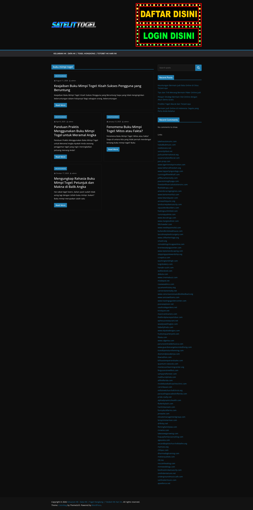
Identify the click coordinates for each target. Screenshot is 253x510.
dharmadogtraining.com (168, 453)
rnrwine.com (163, 430)
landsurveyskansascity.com (170, 204)
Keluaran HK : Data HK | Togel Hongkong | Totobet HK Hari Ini (85, 53)
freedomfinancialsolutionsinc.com (173, 184)
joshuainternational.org (168, 154)
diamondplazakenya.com (169, 354)
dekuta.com (163, 274)
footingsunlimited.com (168, 211)
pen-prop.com (164, 161)
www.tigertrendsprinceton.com (171, 164)
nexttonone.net (164, 148)
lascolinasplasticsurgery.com (170, 234)
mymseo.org (163, 447)
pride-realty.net (165, 397)
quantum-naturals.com (168, 363)
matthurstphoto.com (167, 377)
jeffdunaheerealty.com (168, 178)
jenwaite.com (163, 413)
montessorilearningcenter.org (171, 367)
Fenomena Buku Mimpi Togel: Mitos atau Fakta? (125, 129)
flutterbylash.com (165, 403)
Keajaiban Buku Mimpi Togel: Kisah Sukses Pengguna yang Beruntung (97, 88)
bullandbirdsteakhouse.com (170, 231)
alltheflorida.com (165, 380)
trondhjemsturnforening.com (171, 350)
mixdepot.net (163, 280)
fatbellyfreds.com (165, 327)
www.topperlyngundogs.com (170, 171)
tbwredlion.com (165, 357)
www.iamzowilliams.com (168, 297)
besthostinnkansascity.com (170, 470)
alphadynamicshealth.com (169, 400)
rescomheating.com (166, 463)
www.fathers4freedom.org (169, 168)
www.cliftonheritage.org (168, 237)
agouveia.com (164, 440)
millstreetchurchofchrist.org (170, 390)
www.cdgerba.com (166, 340)
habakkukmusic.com (167, 144)
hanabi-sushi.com (166, 267)
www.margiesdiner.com (168, 221)
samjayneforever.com (167, 374)
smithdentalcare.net (167, 473)
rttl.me (161, 460)
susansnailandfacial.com (169, 158)
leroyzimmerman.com (167, 420)
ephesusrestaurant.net (168, 320)
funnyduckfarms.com (167, 410)
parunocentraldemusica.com (170, 344)
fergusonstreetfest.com (168, 370)
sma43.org (162, 241)
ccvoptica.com (164, 257)
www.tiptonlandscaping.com (170, 251)
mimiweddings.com (166, 466)
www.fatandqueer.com (168, 198)
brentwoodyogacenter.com (169, 247)
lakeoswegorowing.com (168, 433)
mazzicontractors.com (167, 314)
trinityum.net (163, 310)
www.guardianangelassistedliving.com (175, 347)
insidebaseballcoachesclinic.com (172, 383)
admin (73, 80)
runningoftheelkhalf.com (169, 174)
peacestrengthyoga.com (168, 181)
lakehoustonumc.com (167, 141)
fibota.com (162, 337)
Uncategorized (60, 76)
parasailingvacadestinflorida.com (172, 393)
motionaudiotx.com (166, 456)
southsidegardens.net (167, 307)
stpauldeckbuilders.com (168, 207)
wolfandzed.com (165, 271)
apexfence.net (164, 483)
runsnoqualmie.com (167, 214)
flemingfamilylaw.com (167, 427)
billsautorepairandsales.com (170, 360)
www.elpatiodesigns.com (169, 330)
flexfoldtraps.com (165, 188)
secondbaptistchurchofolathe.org (172, 443)
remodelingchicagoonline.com (171, 244)
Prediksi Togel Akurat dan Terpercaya (174, 104)
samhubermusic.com (167, 480)
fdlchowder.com (165, 224)
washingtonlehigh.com (168, 261)
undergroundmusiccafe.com (170, 476)
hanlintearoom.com (166, 407)
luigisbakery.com (165, 264)
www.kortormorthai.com (168, 194)
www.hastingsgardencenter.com (172, 300)
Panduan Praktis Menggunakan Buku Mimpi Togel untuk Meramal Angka (75, 131)
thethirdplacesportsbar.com (170, 317)
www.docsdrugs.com (167, 217)
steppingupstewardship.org (170, 254)
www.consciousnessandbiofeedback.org (175, 294)
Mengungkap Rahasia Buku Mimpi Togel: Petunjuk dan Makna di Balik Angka (74, 182)
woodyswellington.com (168, 324)
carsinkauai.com (165, 387)
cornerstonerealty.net (167, 290)
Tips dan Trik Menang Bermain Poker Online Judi (179, 92)
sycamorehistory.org (167, 287)
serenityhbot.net (165, 151)
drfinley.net (163, 423)
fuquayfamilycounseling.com (170, 437)
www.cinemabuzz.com (167, 277)
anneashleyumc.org (166, 201)
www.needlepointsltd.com (169, 227)
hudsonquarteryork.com (168, 334)
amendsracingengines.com (170, 191)
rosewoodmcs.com (166, 284)
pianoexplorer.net (166, 304)
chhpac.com (163, 450)
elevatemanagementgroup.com (171, 417)
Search (198, 67)
